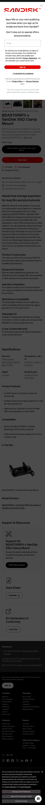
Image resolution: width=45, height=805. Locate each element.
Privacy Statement (10, 787)
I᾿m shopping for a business (23, 73)
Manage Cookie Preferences (21, 792)
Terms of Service (32, 81)
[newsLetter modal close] (41, 6)
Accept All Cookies (21, 801)
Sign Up (22, 67)
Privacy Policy (17, 81)
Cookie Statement (25, 787)
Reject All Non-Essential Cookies (21, 796)
